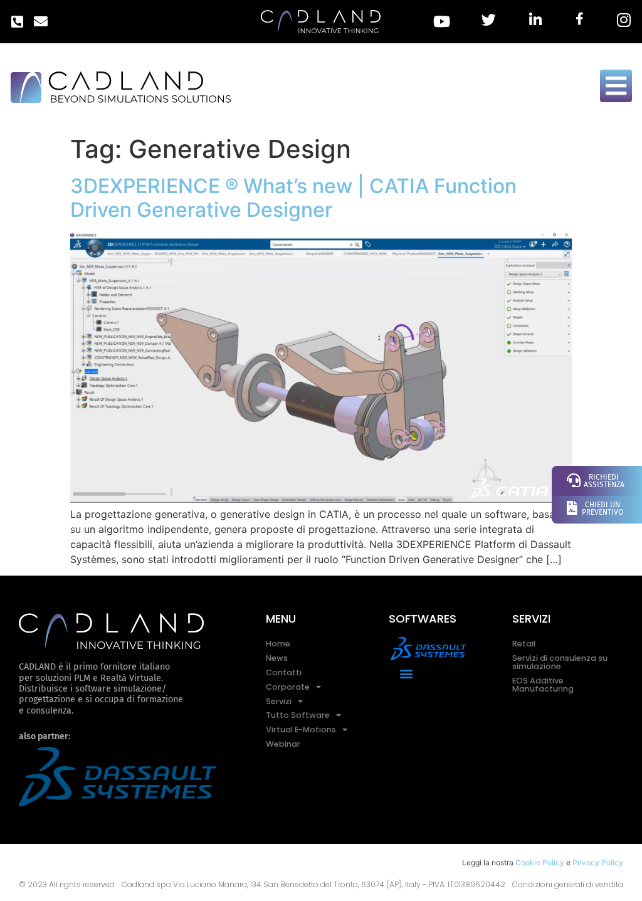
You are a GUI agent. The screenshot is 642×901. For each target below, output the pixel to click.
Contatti (284, 672)
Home (278, 643)
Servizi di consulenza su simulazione (560, 662)
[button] (406, 673)
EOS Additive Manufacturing (543, 684)
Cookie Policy (539, 862)
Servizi (279, 701)
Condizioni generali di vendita (567, 884)
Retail (523, 643)
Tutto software (298, 715)
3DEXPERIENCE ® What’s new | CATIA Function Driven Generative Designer (293, 198)
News (277, 658)
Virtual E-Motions (301, 729)
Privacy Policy (597, 862)
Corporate (288, 687)
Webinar (283, 744)
